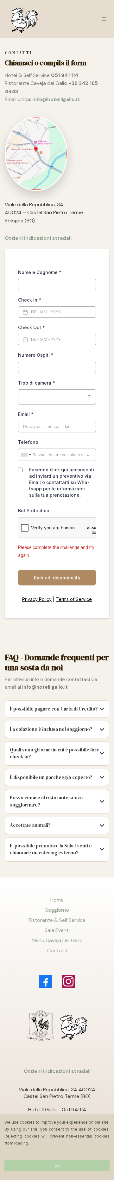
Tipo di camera (36, 383)
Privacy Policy (37, 599)
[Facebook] (45, 981)
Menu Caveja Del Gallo (57, 940)
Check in (29, 300)
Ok (57, 1165)
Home (57, 899)
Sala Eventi (57, 930)
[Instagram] (68, 981)
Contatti (57, 950)
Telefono (28, 442)
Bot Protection (33, 510)
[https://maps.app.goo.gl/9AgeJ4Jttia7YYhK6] (57, 154)
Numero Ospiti (36, 355)
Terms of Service (74, 599)
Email (26, 414)
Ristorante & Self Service (57, 920)
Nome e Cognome (39, 272)
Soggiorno (57, 910)
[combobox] (57, 397)
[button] (103, 19)
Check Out (31, 327)
